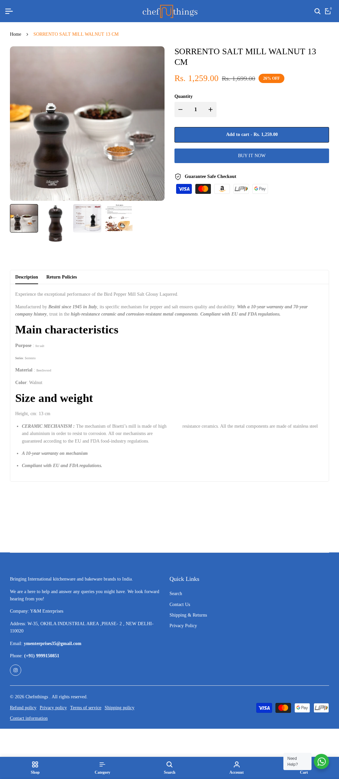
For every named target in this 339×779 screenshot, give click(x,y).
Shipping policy (119, 707)
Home (15, 34)
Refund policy (23, 707)
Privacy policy (53, 707)
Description (26, 277)
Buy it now (252, 155)
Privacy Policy (183, 625)
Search (176, 593)
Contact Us (180, 604)
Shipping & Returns (188, 615)
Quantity (183, 96)
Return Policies (61, 277)
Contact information (29, 718)
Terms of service (85, 707)
